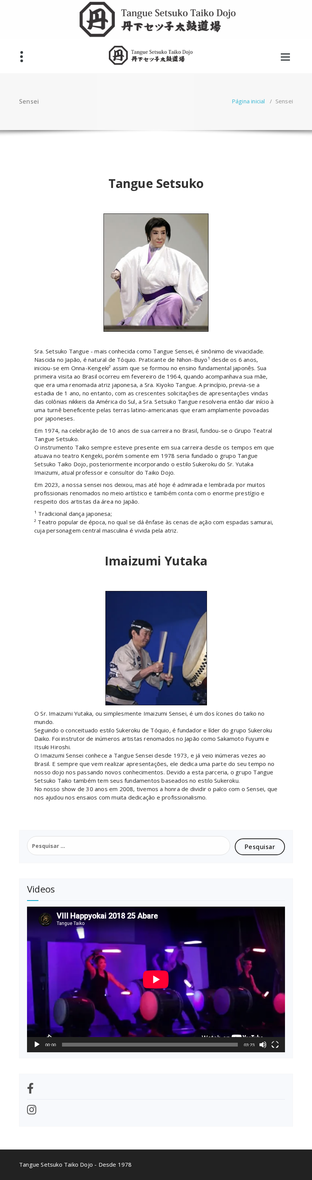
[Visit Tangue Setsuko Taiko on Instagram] (32, 1111)
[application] (156, 979)
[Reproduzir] (37, 1044)
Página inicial (248, 101)
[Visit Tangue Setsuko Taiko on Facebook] (30, 1090)
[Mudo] (263, 1044)
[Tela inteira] (275, 1044)
